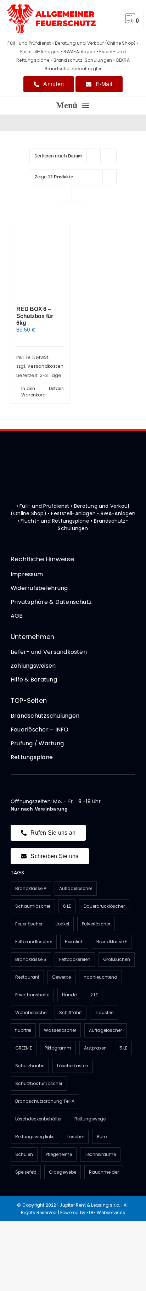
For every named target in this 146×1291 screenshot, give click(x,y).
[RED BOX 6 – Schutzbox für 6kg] (40, 261)
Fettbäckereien (74, 959)
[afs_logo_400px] (51, 6)
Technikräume (100, 1154)
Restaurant (27, 977)
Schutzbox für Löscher (38, 1083)
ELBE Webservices (105, 1212)
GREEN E (23, 1048)
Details (56, 388)
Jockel (62, 924)
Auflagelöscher (105, 1030)
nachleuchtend (100, 977)
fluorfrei (23, 1030)
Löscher (75, 1137)
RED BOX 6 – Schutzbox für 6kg (34, 315)
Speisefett (25, 1172)
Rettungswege (90, 1119)
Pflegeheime (59, 1154)
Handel (70, 995)
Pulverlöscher (96, 924)
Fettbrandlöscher (33, 942)
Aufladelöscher (75, 888)
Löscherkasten (72, 1066)
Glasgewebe (62, 1172)
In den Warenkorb (30, 391)
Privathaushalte (32, 995)
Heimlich (74, 942)
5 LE (123, 1048)
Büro (102, 1137)
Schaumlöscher (32, 906)
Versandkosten (45, 366)
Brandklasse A (30, 888)
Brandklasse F (111, 942)
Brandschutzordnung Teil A (44, 1101)
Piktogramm (58, 1048)
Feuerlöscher (29, 924)
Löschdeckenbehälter (38, 1119)
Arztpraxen (95, 1048)
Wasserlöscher (60, 1030)
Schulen (24, 1154)
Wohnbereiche (30, 1012)
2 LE (94, 995)
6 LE (67, 906)
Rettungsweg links (35, 1137)
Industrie (104, 1012)
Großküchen (116, 959)
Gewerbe (61, 977)
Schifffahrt (70, 1012)
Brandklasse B (30, 959)
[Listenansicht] (79, 194)
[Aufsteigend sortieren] (110, 156)
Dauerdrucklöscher (104, 906)
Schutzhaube (29, 1066)
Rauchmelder (104, 1172)
